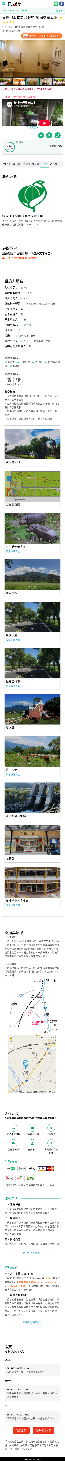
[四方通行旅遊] (14, 5)
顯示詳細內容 (13, 551)
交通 (37, 164)
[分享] (41, 135)
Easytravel (37, 1459)
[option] (32, 444)
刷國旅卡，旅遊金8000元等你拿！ (44, 36)
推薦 (55, 164)
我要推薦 (21, 1430)
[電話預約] (58, 135)
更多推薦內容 (43, 1430)
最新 (8, 164)
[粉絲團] (49, 135)
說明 (46, 164)
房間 (18, 164)
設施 (28, 164)
